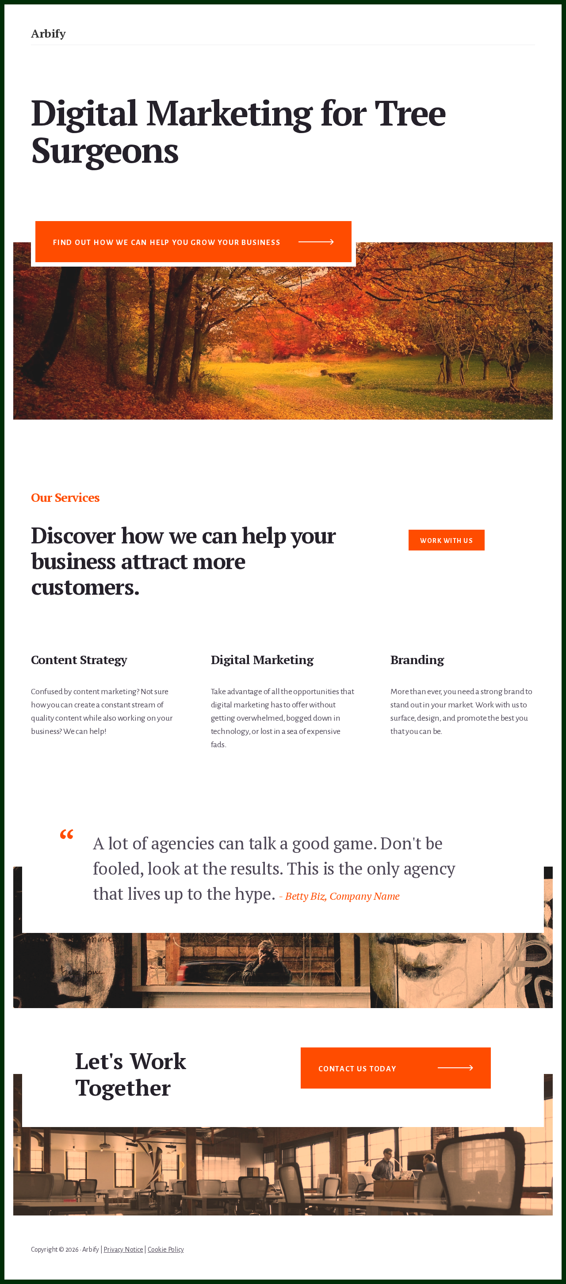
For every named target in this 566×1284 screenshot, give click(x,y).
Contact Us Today (357, 1069)
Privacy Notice (123, 1249)
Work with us (446, 540)
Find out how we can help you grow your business (167, 243)
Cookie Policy (166, 1249)
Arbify (48, 33)
